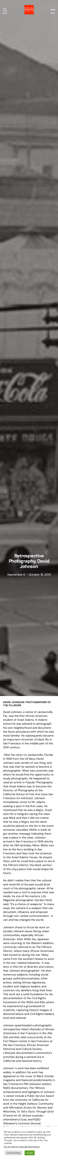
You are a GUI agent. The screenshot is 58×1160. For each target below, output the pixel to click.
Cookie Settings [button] (13, 1153)
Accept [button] (29, 1153)
